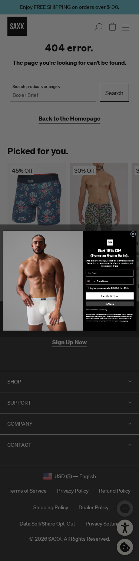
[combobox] (90, 281)
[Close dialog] (132, 234)
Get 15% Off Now (110, 295)
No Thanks (110, 304)
